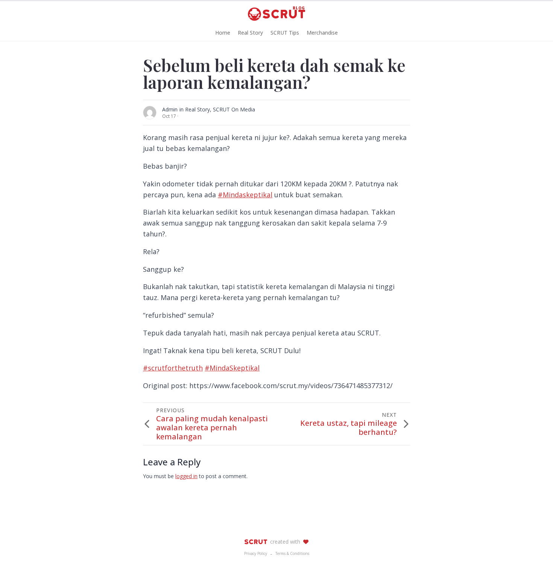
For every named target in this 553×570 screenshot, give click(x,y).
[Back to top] (534, 551)
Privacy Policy (255, 553)
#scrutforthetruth (173, 367)
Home (222, 32)
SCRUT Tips (284, 32)
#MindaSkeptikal (232, 367)
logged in (186, 476)
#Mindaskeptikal (245, 194)
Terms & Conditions (292, 553)
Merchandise (322, 32)
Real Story (250, 32)
